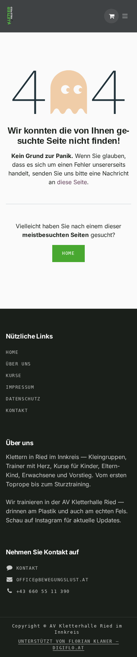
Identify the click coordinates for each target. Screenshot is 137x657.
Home (68, 253)
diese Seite (72, 182)
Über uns (18, 364)
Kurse (14, 375)
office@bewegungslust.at (52, 579)
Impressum (20, 387)
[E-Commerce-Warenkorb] (111, 16)
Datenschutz (23, 398)
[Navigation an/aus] (125, 16)
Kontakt (17, 410)
